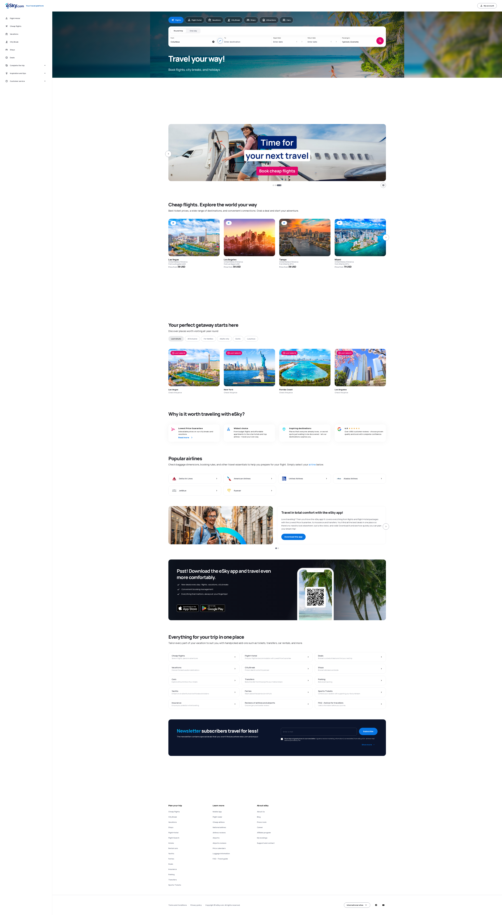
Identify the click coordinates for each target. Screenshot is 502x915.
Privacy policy (196, 905)
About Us (261, 811)
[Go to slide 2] (277, 185)
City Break (235, 20)
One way (193, 31)
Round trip (178, 31)
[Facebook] (376, 905)
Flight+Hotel (173, 832)
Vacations (216, 20)
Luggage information (221, 853)
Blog (259, 817)
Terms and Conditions (177, 905)
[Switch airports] (220, 40)
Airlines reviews (219, 832)
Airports (216, 838)
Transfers (172, 879)
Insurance (172, 869)
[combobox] (191, 42)
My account (489, 6)
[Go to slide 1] (273, 185)
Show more (367, 744)
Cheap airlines (219, 822)
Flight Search (173, 838)
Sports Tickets (174, 885)
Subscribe (368, 731)
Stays (253, 20)
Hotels (171, 843)
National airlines (219, 827)
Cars (289, 20)
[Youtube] (383, 905)
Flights (178, 20)
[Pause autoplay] (383, 185)
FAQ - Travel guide (220, 859)
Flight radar (217, 817)
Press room (261, 822)
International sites (355, 905)
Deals (170, 864)
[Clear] (213, 41)
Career (260, 827)
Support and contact (266, 843)
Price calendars (219, 848)
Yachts (171, 853)
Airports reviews (219, 843)
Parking (171, 874)
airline (312, 464)
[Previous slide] (168, 154)
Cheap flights (174, 811)
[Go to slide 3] (281, 185)
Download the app (293, 536)
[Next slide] (386, 154)
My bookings (262, 838)
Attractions (271, 20)
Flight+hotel (197, 20)
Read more (183, 437)
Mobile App (217, 811)
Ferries (171, 859)
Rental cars (173, 848)
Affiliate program (264, 832)
